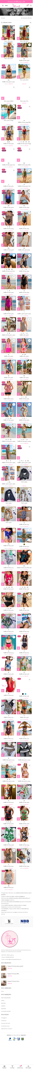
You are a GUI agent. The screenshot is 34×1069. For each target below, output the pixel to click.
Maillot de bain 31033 (9, 866)
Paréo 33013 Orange (8, 120)
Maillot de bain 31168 (24, 674)
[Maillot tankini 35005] (8, 388)
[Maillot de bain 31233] (24, 514)
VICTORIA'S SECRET (6, 1011)
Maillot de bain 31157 (8, 695)
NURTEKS (3, 1008)
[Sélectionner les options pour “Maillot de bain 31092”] (2, 797)
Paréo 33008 (24, 503)
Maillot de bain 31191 (24, 653)
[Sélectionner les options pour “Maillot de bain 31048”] (2, 840)
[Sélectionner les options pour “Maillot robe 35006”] (18, 330)
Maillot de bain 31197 (24, 631)
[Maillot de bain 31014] (24, 855)
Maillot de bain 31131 (8, 738)
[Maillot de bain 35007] (24, 260)
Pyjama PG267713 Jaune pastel (15, 966)
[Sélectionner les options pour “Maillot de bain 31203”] (18, 605)
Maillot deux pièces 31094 (24, 781)
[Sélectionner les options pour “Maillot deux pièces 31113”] (2, 755)
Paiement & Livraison (6, 1028)
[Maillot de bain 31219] (8, 557)
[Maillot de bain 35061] (8, 175)
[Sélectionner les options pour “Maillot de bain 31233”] (18, 519)
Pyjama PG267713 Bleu (13, 974)
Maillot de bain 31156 (24, 696)
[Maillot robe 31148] (24, 707)
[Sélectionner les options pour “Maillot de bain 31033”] (2, 861)
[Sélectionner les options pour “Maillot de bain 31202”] (2, 626)
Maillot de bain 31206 (9, 545)
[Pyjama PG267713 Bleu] (3, 975)
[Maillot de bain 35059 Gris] (8, 154)
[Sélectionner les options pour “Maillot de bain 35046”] (18, 202)
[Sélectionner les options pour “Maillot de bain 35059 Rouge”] (18, 138)
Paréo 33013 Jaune (24, 80)
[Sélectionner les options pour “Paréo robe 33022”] (18, 38)
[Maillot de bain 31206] (8, 535)
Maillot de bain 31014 (24, 866)
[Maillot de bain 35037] (24, 218)
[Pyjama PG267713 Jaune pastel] (3, 968)
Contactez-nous (5, 1026)
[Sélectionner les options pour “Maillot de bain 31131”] (2, 734)
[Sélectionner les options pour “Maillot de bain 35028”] (2, 245)
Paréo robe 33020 (8, 58)
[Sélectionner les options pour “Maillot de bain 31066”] (2, 819)
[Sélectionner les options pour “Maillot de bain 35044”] (2, 224)
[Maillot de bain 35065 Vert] (24, 175)
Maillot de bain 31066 (8, 823)
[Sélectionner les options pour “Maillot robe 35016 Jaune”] (18, 245)
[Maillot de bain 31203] (24, 599)
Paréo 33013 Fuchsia (8, 101)
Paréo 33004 (24, 482)
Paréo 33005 (8, 503)
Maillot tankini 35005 (8, 399)
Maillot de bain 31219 (9, 567)
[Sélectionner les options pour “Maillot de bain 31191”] (18, 648)
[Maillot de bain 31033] (8, 855)
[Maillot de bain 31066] (8, 813)
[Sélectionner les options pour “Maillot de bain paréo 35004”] (2, 436)
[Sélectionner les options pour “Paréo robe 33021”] (2, 38)
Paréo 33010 (8, 522)
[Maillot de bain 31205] (8, 599)
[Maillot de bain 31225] (24, 535)
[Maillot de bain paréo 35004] (8, 430)
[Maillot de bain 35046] (24, 197)
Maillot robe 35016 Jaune (24, 250)
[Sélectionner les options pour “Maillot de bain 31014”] (18, 861)
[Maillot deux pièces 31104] (24, 749)
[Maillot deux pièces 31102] (8, 770)
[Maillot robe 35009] (24, 367)
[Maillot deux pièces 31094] (24, 770)
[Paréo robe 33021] (8, 32)
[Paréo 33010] (8, 514)
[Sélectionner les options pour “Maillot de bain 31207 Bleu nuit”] (18, 563)
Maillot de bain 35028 (9, 250)
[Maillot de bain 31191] (24, 642)
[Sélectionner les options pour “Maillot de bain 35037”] (18, 224)
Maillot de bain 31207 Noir (8, 271)
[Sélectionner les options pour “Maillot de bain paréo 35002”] (2, 330)
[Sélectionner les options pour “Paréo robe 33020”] (2, 55)
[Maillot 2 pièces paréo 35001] (24, 303)
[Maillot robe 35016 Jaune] (24, 239)
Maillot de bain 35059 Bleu (24, 165)
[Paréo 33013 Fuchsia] (8, 92)
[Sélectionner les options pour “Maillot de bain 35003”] (18, 394)
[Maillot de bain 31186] (8, 663)
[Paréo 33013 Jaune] (24, 71)
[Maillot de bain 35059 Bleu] (24, 154)
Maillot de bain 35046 (24, 207)
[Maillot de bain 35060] (8, 197)
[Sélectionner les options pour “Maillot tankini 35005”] (2, 394)
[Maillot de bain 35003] (24, 388)
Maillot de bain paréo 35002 (8, 335)
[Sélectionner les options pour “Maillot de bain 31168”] (18, 669)
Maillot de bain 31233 (24, 524)
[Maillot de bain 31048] (8, 834)
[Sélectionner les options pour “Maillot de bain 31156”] (18, 690)
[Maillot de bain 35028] (8, 239)
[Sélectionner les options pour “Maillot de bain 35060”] (2, 202)
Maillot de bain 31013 (9, 887)
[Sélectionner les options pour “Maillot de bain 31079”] (18, 797)
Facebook (3, 1020)
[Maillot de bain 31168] (24, 663)
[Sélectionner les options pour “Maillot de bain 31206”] (2, 541)
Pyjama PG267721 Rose (13, 981)
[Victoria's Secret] (9, 922)
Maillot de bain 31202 (9, 631)
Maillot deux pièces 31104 (24, 760)
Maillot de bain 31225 (24, 546)
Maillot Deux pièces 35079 (8, 82)
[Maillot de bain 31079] (24, 792)
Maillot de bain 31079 (24, 802)
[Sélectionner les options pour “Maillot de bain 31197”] (18, 626)
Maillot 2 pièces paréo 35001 (24, 313)
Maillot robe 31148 (24, 717)
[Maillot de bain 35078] (24, 50)
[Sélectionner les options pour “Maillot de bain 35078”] (18, 55)
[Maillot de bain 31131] (8, 728)
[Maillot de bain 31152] (8, 707)
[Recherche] (30, 5)
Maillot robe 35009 (24, 377)
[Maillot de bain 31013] (8, 877)
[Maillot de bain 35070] (8, 133)
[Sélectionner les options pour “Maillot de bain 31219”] (2, 563)
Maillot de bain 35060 (8, 207)
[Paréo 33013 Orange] (8, 111)
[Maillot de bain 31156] (24, 684)
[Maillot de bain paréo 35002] (8, 324)
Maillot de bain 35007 (24, 271)
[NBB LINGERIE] (25, 922)
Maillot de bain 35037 (24, 228)
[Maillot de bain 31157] (8, 684)
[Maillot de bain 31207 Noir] (8, 260)
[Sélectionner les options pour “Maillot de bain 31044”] (18, 840)
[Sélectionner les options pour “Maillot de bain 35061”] (2, 181)
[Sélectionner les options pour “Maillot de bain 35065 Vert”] (18, 181)
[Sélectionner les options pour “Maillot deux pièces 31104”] (18, 755)
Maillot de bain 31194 (9, 653)
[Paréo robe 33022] (24, 32)
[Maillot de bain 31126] (24, 728)
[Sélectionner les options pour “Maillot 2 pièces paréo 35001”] (18, 309)
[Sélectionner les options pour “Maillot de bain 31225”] (18, 541)
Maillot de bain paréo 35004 (8, 441)
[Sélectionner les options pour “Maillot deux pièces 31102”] (2, 776)
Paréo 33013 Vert (24, 101)
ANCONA (3, 1003)
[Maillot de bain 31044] (24, 834)
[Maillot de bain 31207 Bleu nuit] (24, 557)
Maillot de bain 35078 (24, 60)
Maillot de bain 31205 (9, 610)
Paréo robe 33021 (9, 41)
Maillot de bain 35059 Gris (8, 165)
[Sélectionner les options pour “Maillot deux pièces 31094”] (18, 776)
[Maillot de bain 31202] (8, 621)
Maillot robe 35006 (24, 335)
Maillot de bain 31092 (9, 802)
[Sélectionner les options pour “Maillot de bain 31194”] (2, 648)
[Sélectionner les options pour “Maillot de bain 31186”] (2, 669)
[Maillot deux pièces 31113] (8, 749)
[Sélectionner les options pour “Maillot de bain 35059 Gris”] (2, 160)
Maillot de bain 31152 (8, 717)
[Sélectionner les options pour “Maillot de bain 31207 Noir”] (2, 266)
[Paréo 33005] (8, 494)
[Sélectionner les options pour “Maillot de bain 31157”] (2, 690)
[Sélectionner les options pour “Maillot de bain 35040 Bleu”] (18, 117)
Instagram (4, 1018)
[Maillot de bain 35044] (8, 218)
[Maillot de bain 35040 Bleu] (24, 111)
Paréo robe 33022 (24, 41)
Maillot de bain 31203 (24, 610)
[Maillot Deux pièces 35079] (8, 71)
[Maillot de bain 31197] (24, 621)
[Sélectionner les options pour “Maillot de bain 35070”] (2, 138)
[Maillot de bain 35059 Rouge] (24, 133)
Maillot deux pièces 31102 (9, 781)
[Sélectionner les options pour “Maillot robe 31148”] (18, 712)
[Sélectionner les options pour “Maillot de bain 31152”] (2, 712)
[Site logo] (16, 5)
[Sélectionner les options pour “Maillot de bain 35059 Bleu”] (18, 160)
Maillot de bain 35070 (9, 143)
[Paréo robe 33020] (8, 50)
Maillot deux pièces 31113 (8, 760)
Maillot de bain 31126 (24, 738)
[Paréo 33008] (24, 494)
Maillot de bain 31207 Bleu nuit (24, 567)
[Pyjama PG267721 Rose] (3, 983)
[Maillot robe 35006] (24, 324)
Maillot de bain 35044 (9, 228)
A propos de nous (5, 1023)
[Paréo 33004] (24, 473)
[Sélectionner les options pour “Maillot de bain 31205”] (2, 605)
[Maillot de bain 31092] (8, 792)
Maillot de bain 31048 (9, 845)
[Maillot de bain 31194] (8, 642)
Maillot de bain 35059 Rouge (24, 143)
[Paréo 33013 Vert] (24, 92)
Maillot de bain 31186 (9, 674)
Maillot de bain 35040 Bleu (24, 122)
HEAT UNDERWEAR (6, 997)
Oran (2, 991)
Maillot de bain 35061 (9, 186)
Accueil (3, 18)
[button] (18, 77)
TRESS (2, 1000)
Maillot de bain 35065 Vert (24, 186)
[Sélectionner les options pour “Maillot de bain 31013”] (2, 882)
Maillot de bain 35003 (24, 399)
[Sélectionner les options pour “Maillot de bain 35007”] (18, 266)
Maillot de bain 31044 (24, 845)
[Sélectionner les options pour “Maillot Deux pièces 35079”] (2, 77)
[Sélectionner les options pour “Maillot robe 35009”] (18, 372)
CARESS (3, 1006)
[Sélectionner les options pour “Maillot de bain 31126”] (18, 734)
